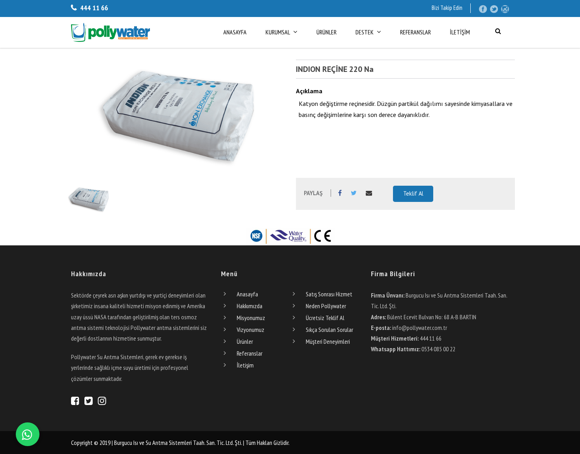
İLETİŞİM (460, 32)
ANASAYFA (235, 32)
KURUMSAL (278, 32)
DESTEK (364, 32)
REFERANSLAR (415, 32)
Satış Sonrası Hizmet (329, 294)
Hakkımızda (249, 306)
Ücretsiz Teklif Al (325, 318)
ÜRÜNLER (326, 32)
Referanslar (249, 353)
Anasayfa (247, 294)
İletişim (245, 365)
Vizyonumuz (250, 329)
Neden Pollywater (326, 306)
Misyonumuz (251, 318)
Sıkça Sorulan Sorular (329, 329)
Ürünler (245, 341)
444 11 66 (93, 7)
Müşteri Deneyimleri (328, 341)
